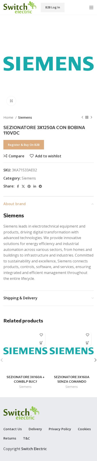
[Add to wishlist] (41, 335)
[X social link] (23, 186)
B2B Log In (52, 7)
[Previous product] (82, 117)
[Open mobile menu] (91, 7)
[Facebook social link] (18, 186)
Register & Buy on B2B (23, 145)
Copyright (25, 448)
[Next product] (91, 117)
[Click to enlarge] (11, 101)
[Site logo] (19, 7)
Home (8, 117)
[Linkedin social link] (34, 186)
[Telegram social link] (40, 186)
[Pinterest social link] (29, 186)
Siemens (25, 117)
